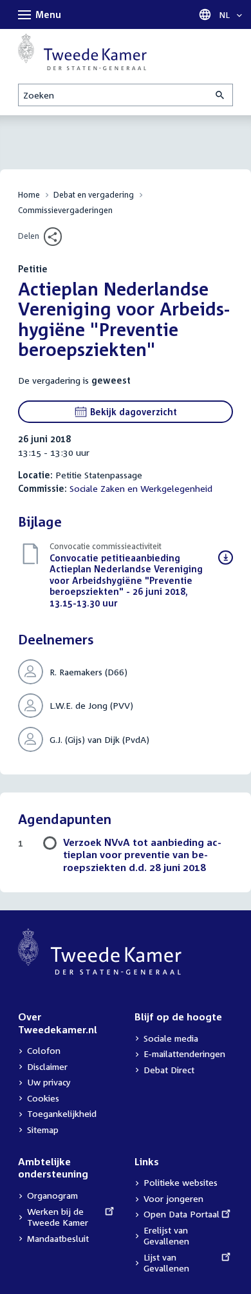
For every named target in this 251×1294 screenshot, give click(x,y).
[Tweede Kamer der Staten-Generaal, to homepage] (82, 51)
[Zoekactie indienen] (221, 95)
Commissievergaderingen (65, 210)
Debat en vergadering (93, 195)
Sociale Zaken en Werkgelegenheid (141, 488)
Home (29, 195)
